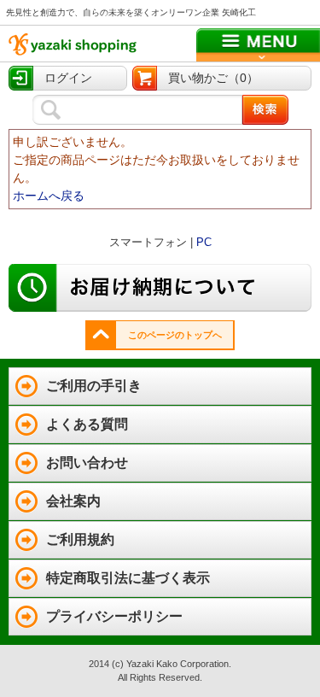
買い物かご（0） (213, 78)
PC (204, 242)
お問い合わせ (87, 462)
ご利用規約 (80, 539)
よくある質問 (87, 424)
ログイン (68, 78)
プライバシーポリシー (114, 616)
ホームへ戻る (48, 195)
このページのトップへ (175, 335)
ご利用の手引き (94, 385)
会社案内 (73, 501)
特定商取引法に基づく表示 (128, 578)
